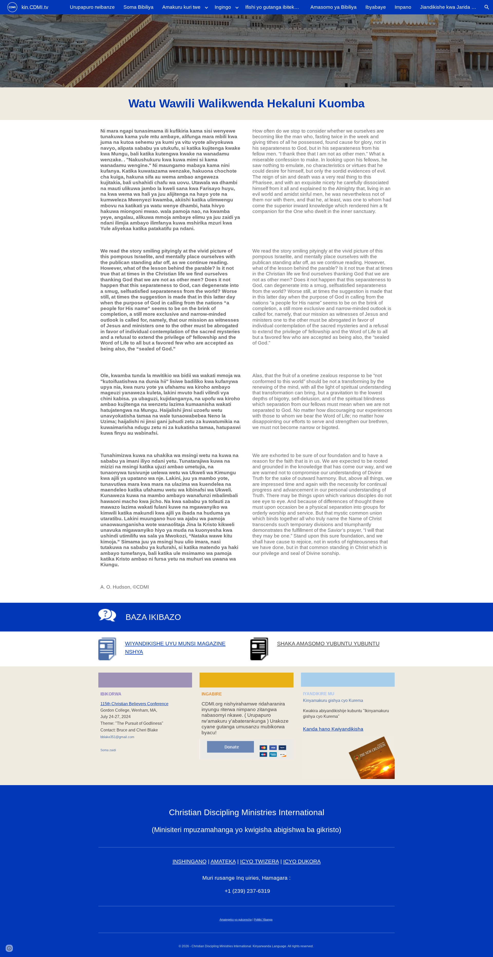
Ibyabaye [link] (375, 7)
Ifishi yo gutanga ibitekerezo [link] (274, 7)
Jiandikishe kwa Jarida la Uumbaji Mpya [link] (449, 7)
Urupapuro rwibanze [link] (92, 7)
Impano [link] (403, 7)
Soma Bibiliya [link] (139, 7)
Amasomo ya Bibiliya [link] (333, 7)
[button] (487, 7)
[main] (246, 104)
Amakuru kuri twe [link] (181, 7)
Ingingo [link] (223, 7)
